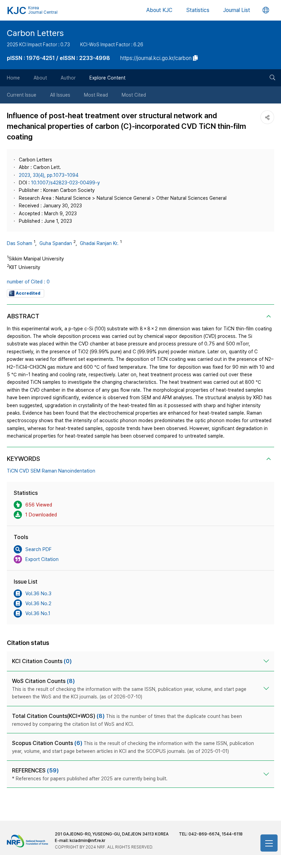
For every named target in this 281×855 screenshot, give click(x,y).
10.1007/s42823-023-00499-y (65, 182)
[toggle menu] (269, 843)
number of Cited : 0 (28, 281)
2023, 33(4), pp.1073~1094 (48, 175)
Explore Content (107, 78)
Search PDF (38, 549)
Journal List (236, 10)
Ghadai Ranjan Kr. (99, 243)
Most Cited (134, 95)
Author (68, 78)
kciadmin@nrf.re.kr (87, 840)
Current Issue (21, 95)
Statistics (197, 10)
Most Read (96, 95)
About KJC (159, 10)
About (40, 78)
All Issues (60, 95)
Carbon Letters (35, 33)
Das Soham (19, 243)
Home (13, 78)
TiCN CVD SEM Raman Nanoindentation (51, 471)
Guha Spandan (55, 243)
